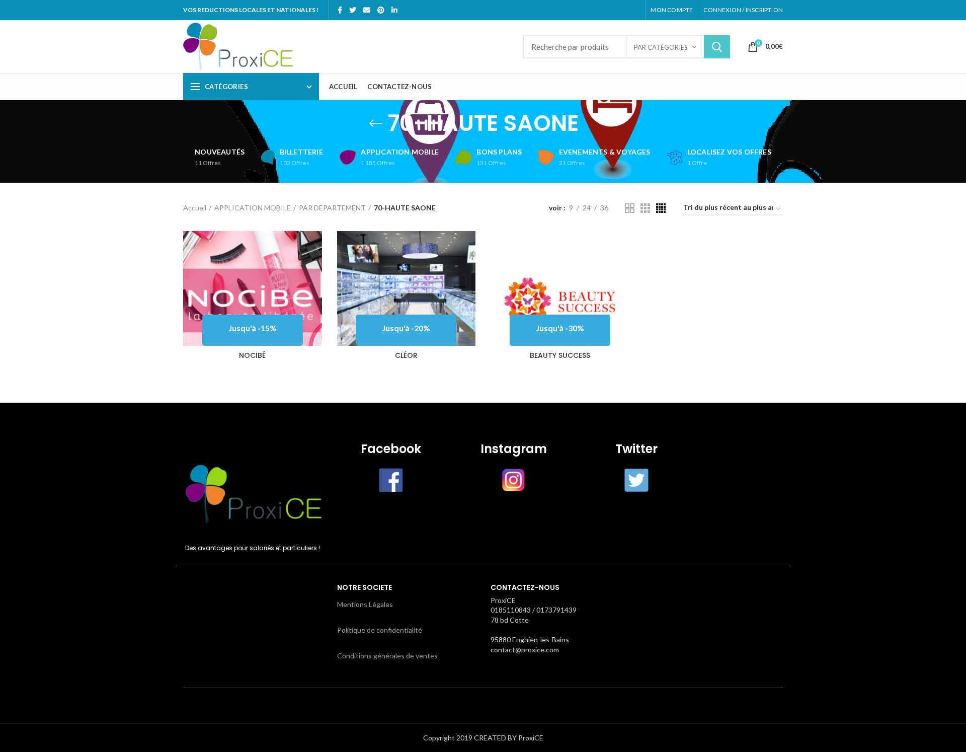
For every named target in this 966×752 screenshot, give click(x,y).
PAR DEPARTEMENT (332, 207)
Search (717, 46)
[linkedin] (394, 10)
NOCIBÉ (252, 355)
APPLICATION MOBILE (252, 207)
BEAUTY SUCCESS (560, 355)
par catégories (661, 47)
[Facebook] (340, 10)
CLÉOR (406, 355)
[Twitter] (353, 10)
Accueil (194, 207)
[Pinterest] (381, 10)
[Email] (367, 10)
